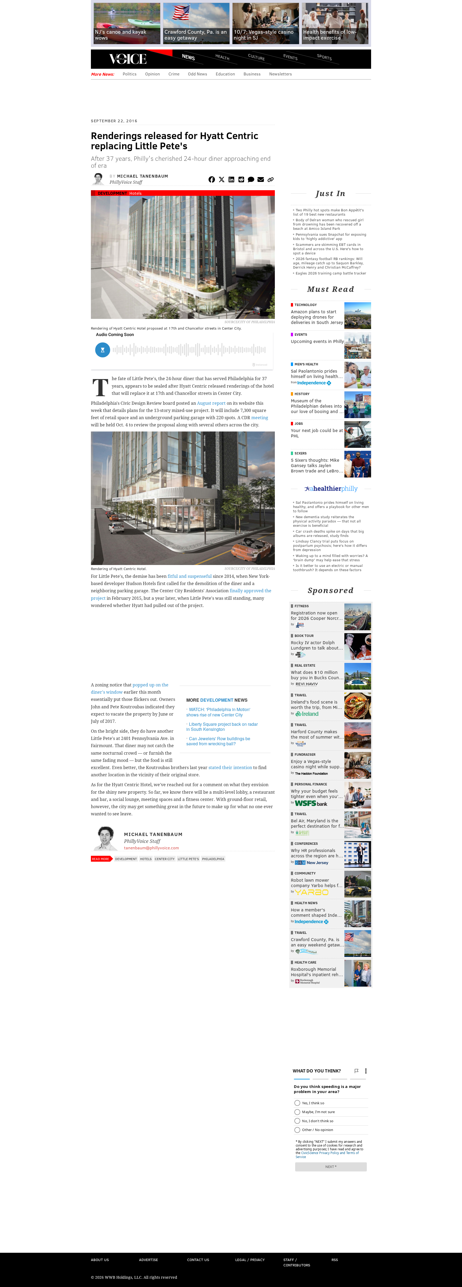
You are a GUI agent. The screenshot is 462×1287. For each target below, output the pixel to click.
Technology (306, 304)
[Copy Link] (270, 180)
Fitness (302, 606)
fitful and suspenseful (190, 576)
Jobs (299, 423)
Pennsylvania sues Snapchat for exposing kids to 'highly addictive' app (329, 236)
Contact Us (198, 1259)
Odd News (197, 74)
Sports (324, 57)
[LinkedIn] (231, 180)
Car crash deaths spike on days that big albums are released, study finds (328, 533)
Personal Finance (311, 784)
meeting (259, 417)
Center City (165, 859)
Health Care (305, 962)
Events (290, 56)
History (302, 393)
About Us (100, 1259)
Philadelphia (213, 859)
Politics (130, 74)
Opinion (152, 74)
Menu (99, 59)
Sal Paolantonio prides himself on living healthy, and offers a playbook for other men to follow (331, 506)
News (188, 57)
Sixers (301, 453)
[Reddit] (241, 180)
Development (112, 193)
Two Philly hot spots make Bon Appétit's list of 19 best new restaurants (328, 212)
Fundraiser (305, 754)
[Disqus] (183, 1007)
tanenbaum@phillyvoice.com (151, 847)
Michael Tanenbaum (142, 176)
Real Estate (305, 665)
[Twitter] (221, 180)
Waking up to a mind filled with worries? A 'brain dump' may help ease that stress (330, 557)
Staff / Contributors (296, 1262)
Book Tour (304, 635)
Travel (301, 695)
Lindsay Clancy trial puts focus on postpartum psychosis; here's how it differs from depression (330, 545)
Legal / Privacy (250, 1259)
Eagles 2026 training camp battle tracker (331, 273)
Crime (173, 74)
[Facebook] (211, 180)
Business (252, 74)
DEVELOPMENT (216, 700)
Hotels (135, 193)
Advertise (148, 1259)
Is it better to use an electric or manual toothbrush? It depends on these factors (328, 567)
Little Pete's (188, 859)
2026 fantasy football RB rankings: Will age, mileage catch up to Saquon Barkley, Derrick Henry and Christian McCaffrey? (328, 263)
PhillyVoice (128, 58)
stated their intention (230, 767)
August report (211, 403)
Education (225, 74)
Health (222, 56)
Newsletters (280, 74)
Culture (256, 57)
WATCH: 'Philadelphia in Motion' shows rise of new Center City (218, 711)
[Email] (260, 180)
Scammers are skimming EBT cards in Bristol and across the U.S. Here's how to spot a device (328, 248)
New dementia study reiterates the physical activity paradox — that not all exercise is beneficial (327, 521)
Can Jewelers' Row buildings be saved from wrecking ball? (218, 741)
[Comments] (251, 180)
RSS (335, 1259)
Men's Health (306, 364)
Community (305, 873)
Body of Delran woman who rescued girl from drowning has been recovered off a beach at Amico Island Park (328, 224)
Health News (306, 902)
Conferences (306, 843)
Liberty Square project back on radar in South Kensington (222, 726)
